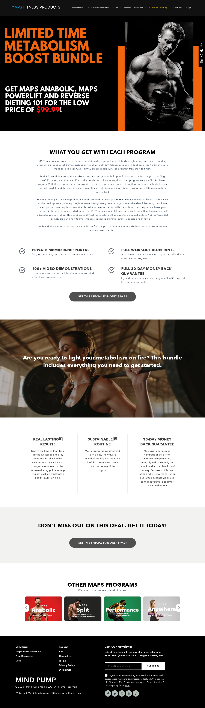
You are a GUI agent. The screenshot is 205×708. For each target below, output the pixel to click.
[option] (43, 608)
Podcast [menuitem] (127, 7)
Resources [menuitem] (138, 7)
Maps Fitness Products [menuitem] (28, 651)
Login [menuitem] (188, 7)
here (127, 685)
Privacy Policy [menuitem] (67, 665)
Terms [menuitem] (62, 660)
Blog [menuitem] (61, 651)
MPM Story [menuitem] (77, 7)
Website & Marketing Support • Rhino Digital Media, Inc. (48, 693)
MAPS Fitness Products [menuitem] (97, 7)
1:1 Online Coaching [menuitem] (158, 7)
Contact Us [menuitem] (176, 7)
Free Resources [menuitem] (24, 656)
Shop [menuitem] (115, 7)
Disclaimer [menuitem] (65, 669)
